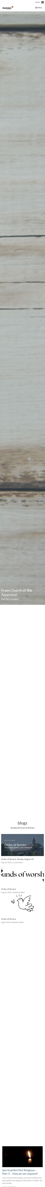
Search (37, 2)
